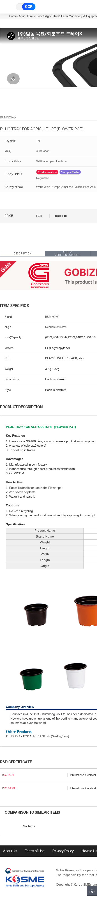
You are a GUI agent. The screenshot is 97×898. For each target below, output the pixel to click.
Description (23, 253)
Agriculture (52, 16)
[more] (64, 812)
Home (13, 16)
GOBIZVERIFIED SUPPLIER (68, 253)
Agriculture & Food (31, 16)
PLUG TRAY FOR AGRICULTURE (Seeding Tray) (37, 736)
